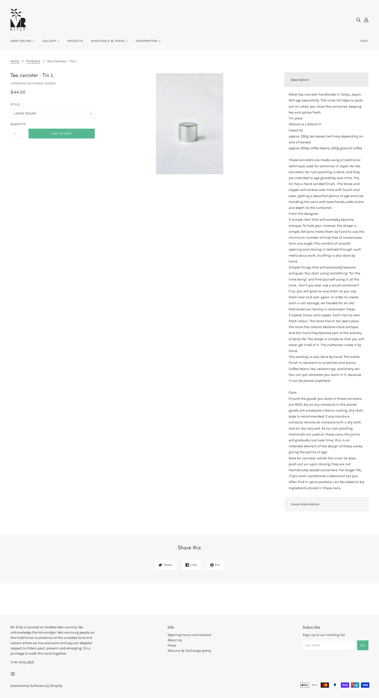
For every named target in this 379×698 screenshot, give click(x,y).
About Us (175, 640)
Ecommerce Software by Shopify (36, 686)
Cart (364, 41)
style (15, 104)
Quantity (17, 124)
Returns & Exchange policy (189, 650)
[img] (358, 19)
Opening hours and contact (189, 635)
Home (15, 61)
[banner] (18, 19)
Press (172, 645)
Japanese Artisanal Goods (33, 83)
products (33, 61)
